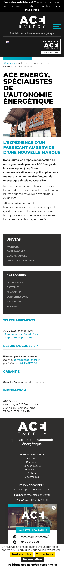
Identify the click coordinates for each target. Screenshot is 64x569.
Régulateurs (32, 469)
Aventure (13, 246)
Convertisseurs (32, 465)
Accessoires (32, 476)
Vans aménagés (17, 255)
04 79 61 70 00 (28, 363)
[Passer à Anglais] (8, 42)
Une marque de (50, 46)
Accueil (11, 63)
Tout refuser (44, 554)
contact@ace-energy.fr (27, 359)
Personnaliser (32, 559)
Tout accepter (21, 554)
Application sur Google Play (21, 334)
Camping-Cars (16, 251)
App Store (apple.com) (18, 337)
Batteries (32, 458)
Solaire (32, 473)
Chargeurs (32, 462)
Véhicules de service (21, 260)
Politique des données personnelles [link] (33, 564)
